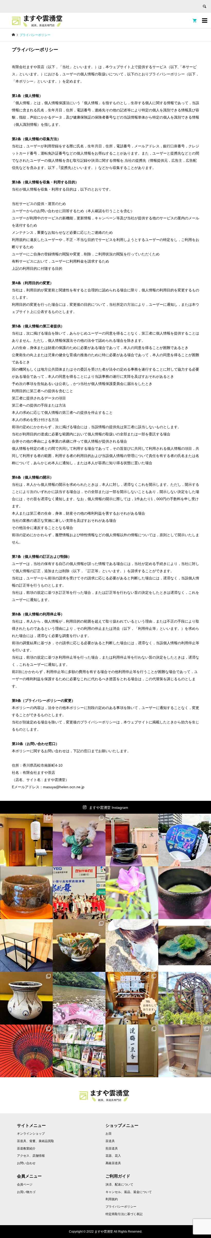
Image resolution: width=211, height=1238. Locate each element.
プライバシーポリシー (121, 1206)
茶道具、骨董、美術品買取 (35, 1141)
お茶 (109, 1133)
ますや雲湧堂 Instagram (108, 807)
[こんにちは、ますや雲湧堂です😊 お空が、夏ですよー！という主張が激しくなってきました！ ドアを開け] (26, 1051)
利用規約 (112, 1199)
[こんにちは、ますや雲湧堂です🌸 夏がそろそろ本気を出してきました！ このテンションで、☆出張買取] (132, 998)
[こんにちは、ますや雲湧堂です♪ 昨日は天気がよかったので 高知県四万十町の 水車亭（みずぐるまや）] (184, 998)
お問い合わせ (26, 1163)
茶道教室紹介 (26, 1148)
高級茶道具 (113, 1163)
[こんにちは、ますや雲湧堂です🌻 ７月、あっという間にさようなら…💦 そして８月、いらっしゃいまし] (26, 945)
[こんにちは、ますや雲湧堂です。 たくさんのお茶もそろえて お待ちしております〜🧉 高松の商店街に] (79, 1051)
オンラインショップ (31, 1133)
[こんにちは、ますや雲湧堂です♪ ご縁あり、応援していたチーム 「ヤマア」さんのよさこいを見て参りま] (79, 892)
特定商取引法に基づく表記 (124, 1214)
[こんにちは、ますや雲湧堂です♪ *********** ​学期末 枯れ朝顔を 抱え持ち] (132, 892)
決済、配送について (119, 1184)
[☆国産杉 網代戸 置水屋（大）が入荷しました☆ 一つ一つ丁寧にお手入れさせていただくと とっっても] (184, 1051)
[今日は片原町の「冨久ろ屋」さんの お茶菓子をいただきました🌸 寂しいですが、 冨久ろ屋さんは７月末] (184, 945)
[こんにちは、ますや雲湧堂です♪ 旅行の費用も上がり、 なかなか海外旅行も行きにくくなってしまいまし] (26, 998)
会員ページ (24, 1184)
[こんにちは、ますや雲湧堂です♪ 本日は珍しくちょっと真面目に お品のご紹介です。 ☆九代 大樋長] (26, 892)
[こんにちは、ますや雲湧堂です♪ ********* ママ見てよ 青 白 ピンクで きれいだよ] (79, 840)
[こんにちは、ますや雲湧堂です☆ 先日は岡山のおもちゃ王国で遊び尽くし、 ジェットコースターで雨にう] (132, 840)
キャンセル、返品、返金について (129, 1192)
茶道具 (110, 1141)
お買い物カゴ (26, 1192)
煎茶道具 (112, 1148)
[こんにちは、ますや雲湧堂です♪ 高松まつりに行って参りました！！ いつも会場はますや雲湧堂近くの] (184, 840)
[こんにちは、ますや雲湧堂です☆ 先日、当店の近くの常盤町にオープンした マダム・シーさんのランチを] (26, 840)
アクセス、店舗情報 (31, 1156)
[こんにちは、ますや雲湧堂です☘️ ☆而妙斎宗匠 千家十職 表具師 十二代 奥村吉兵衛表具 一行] (132, 1051)
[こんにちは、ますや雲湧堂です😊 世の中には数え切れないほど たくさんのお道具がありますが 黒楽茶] (184, 892)
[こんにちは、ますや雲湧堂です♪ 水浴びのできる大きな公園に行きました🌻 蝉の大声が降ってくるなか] (132, 945)
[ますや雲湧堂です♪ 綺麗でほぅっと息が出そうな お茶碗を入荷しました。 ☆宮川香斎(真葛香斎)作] (79, 945)
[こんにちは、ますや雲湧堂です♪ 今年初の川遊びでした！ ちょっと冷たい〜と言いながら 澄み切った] (79, 998)
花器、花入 (113, 1156)
